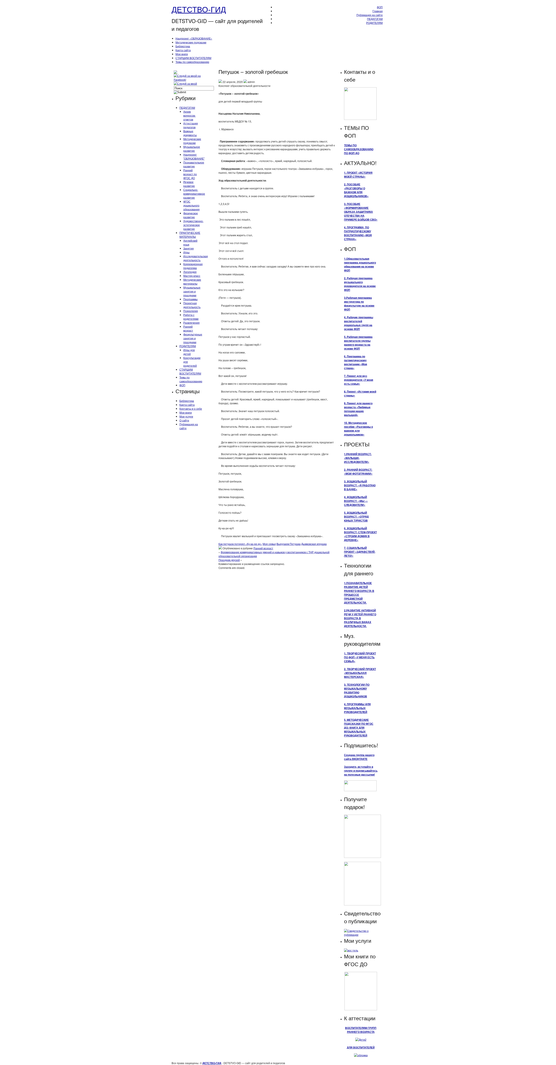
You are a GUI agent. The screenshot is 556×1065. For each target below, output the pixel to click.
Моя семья (269, 544)
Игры (186, 252)
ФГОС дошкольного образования (191, 205)
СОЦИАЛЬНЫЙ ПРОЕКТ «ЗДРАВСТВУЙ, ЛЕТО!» (359, 552)
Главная (377, 11)
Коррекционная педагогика (193, 266)
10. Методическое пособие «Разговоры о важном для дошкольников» (358, 428)
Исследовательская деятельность (195, 258)
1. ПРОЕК (350, 173)
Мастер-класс (191, 275)
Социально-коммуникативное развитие (194, 193)
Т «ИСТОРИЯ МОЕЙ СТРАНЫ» (358, 174)
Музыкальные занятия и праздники (191, 291)
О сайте (184, 420)
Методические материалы (192, 281)
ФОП (380, 7)
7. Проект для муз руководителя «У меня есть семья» (358, 380)
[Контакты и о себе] (360, 119)
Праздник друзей (229, 560)
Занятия (188, 248)
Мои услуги (186, 416)
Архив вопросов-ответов (189, 115)
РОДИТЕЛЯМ (374, 23)
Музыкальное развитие (191, 148)
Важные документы (190, 133)
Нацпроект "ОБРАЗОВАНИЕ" (194, 156)
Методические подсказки (190, 42)
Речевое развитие (189, 184)
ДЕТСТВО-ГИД (199, 9)
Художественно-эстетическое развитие (193, 225)
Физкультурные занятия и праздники (192, 338)
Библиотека (182, 46)
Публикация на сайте (369, 15)
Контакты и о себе (190, 408)
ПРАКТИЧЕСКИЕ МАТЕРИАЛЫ (189, 234)
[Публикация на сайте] (360, 934)
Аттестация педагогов (190, 125)
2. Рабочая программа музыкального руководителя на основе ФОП (360, 284)
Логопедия (190, 272)
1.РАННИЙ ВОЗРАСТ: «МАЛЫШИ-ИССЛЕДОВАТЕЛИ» (358, 458)
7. (345, 548)
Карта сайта (183, 50)
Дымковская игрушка (314, 544)
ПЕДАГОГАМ (375, 19)
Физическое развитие (190, 215)
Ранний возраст (188, 328)
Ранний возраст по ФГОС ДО (190, 174)
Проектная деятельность (191, 305)
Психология (190, 311)
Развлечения (191, 322)
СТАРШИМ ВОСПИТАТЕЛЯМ (193, 58)
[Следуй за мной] (186, 83)
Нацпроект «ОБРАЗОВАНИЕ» (193, 38)
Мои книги (181, 54)
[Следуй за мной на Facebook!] (191, 79)
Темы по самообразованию (192, 62)
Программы (190, 299)
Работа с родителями (191, 316)
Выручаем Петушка (288, 544)
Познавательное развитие (193, 164)
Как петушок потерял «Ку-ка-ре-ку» (240, 544)
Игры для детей (189, 352)
